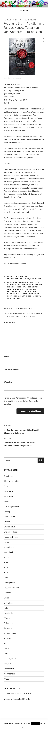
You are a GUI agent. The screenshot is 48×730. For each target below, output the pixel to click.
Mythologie (8, 603)
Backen (7, 486)
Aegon (10, 282)
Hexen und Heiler (11, 537)
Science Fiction (10, 633)
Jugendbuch (9, 547)
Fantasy (24, 276)
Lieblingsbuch (9, 582)
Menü (25, 11)
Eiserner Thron (15, 289)
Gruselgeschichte (11, 532)
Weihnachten (9, 674)
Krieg (6, 562)
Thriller (6, 648)
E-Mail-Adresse (12, 369)
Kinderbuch (8, 552)
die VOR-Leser (14, 287)
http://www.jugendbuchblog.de (17, 699)
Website (8, 382)
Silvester (7, 638)
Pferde (7, 618)
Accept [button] (35, 723)
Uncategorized (10, 658)
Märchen (7, 593)
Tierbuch (7, 654)
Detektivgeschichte (12, 507)
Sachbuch (8, 628)
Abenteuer (13, 276)
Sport (6, 643)
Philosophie (9, 623)
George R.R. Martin (17, 294)
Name (7, 357)
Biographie (8, 496)
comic (6, 501)
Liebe (26, 279)
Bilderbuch (8, 491)
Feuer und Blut (30, 291)
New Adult (36, 279)
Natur (6, 608)
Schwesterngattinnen (19, 296)
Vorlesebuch (9, 669)
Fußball (7, 522)
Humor (6, 542)
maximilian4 (31, 20)
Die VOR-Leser (17, 3)
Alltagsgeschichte (11, 481)
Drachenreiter (31, 287)
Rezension (34, 294)
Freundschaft (15, 279)
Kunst (6, 572)
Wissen (7, 679)
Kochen (7, 557)
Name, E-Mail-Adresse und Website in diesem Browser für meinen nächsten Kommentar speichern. (23, 401)
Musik (6, 598)
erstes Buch (13, 291)
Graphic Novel (10, 527)
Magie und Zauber (11, 588)
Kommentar (10, 322)
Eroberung (31, 289)
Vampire (7, 664)
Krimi (6, 567)
